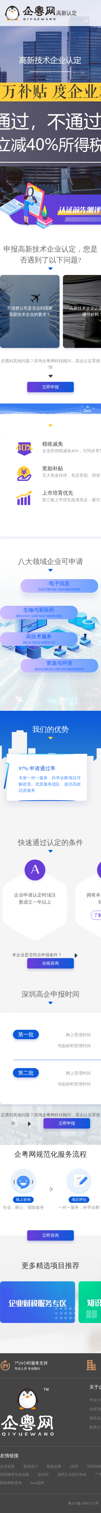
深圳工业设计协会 (71, 1475)
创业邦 (43, 1475)
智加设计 (30, 1466)
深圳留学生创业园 (14, 1475)
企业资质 (7, 1466)
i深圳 (74, 1466)
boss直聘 (37, 1483)
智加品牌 (54, 1466)
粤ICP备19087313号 (83, 1503)
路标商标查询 (11, 1483)
